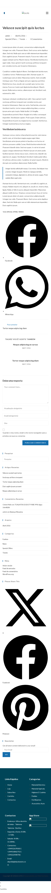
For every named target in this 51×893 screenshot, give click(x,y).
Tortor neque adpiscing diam (25, 360)
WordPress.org (8, 574)
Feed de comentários (10, 571)
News (5, 544)
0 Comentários (36, 39)
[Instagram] (27, 3)
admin (7, 36)
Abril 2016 (6, 526)
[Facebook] (25, 3)
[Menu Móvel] (47, 13)
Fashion (5, 539)
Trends (22, 39)
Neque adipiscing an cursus (25, 344)
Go (6, 754)
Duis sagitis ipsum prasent (12, 486)
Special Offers (11, 39)
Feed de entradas (9, 568)
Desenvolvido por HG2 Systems (36, 876)
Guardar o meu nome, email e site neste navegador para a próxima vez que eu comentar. (25, 434)
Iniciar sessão (7, 566)
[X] (23, 3)
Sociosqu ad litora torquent (12, 477)
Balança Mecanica (16, 512)
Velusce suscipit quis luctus (12, 473)
